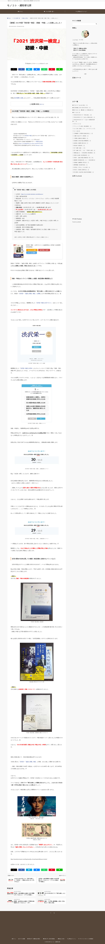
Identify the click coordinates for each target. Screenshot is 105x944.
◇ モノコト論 (76, 131)
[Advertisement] (85, 89)
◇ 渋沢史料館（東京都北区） (88, 152)
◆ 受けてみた (76, 110)
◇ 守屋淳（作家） (90, 150)
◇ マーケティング (90, 128)
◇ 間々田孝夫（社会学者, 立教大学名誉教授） (83, 172)
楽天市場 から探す (44, 250)
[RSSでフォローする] (54, 913)
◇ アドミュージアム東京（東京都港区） (81, 126)
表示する (42, 104)
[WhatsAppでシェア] (44, 69)
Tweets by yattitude (76, 222)
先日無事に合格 (18, 98)
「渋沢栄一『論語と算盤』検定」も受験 (29, 293)
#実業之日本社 (39, 141)
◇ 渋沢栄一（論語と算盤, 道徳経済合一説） (82, 157)
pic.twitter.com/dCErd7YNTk (36, 143)
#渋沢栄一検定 (28, 135)
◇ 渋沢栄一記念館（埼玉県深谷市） (80, 155)
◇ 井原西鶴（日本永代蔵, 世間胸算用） (81, 140)
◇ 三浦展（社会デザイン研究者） (80, 135)
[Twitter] (84, 74)
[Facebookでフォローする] (50, 913)
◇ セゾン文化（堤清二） (78, 128)
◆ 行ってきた (76, 112)
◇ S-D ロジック (76, 123)
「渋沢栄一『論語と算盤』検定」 (28, 761)
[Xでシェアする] (14, 69)
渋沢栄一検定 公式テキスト (44, 302)
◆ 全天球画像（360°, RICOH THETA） (81, 107)
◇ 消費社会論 (76, 152)
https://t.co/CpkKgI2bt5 (24, 143)
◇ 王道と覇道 (91, 160)
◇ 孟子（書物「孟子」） (78, 150)
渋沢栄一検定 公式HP (26, 368)
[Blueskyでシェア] (37, 69)
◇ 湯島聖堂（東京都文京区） (79, 160)
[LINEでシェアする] (59, 69)
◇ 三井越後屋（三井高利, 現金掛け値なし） (82, 133)
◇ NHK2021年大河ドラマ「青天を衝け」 (81, 114)
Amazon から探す (32, 250)
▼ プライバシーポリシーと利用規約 (85, 938)
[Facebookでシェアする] (21, 69)
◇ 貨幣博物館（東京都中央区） (79, 164)
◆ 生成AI (90, 110)
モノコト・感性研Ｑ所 (19, 5)
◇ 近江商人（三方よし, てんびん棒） (81, 167)
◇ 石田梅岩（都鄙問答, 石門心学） (80, 162)
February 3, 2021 (39, 145)
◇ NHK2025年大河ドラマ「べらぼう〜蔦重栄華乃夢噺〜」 (83, 120)
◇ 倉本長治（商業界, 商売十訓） (80, 143)
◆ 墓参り (83, 110)
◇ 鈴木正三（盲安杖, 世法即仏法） (80, 169)
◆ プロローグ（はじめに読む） (79, 105)
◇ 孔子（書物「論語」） (78, 148)
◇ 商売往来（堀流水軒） (78, 145)
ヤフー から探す (32, 252)
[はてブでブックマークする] (29, 69)
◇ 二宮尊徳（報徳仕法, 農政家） (80, 138)
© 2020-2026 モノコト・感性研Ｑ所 (52, 941)
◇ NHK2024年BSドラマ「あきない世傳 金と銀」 (83, 117)
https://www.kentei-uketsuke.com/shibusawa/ (32, 194)
